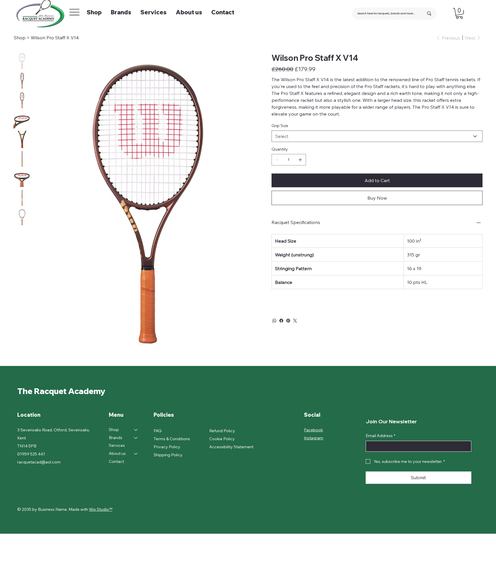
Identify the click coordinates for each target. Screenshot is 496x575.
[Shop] (136, 430)
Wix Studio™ (100, 509)
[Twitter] (295, 320)
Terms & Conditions (172, 438)
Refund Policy (222, 430)
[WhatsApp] (274, 320)
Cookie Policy (222, 438)
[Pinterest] (288, 320)
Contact (116, 461)
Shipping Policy (168, 454)
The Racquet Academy (62, 391)
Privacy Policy (167, 446)
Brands (115, 437)
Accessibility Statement (231, 446)
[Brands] (136, 438)
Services (117, 445)
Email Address (380, 435)
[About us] (136, 454)
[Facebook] (281, 320)
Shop (114, 429)
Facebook (313, 429)
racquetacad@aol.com (39, 462)
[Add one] (300, 159)
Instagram (313, 437)
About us (117, 453)
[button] (459, 13)
